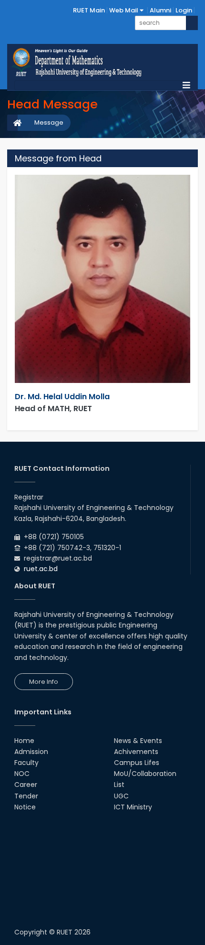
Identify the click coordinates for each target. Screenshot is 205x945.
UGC (121, 796)
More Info (43, 681)
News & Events (138, 740)
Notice (25, 807)
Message (48, 122)
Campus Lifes (136, 762)
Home (24, 740)
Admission (31, 751)
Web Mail (124, 10)
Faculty (26, 762)
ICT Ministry (133, 807)
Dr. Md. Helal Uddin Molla (62, 396)
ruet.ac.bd (41, 568)
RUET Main (89, 10)
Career (25, 784)
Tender (26, 796)
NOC (22, 773)
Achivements (136, 751)
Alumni (160, 10)
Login (183, 10)
